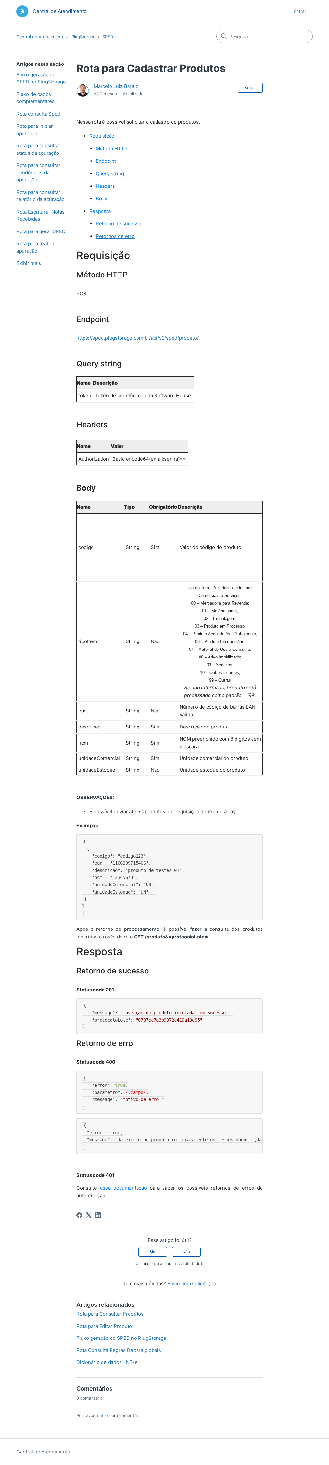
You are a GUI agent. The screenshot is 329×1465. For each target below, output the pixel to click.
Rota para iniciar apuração (34, 129)
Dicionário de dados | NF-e (107, 1362)
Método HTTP (112, 148)
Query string (110, 173)
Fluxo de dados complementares (35, 98)
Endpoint (106, 161)
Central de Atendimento (40, 36)
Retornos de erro (115, 236)
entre (102, 1415)
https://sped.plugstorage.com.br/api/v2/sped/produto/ (137, 338)
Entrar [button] (300, 11)
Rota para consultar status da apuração (38, 149)
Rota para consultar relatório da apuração (40, 196)
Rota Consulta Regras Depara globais (118, 1350)
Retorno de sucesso (118, 224)
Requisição (101, 136)
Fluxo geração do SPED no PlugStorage (41, 78)
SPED (107, 36)
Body (101, 199)
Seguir (250, 87)
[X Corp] (89, 1215)
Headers (105, 186)
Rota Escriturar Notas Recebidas (40, 215)
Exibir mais (28, 263)
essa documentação (123, 1188)
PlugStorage (83, 36)
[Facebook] (79, 1215)
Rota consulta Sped (38, 114)
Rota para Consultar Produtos (110, 1314)
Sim (152, 1251)
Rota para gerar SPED (41, 231)
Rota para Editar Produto (104, 1326)
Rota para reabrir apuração (35, 247)
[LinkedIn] (98, 1215)
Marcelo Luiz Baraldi (117, 86)
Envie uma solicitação (191, 1283)
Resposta (100, 211)
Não (186, 1251)
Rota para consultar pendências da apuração (38, 172)
